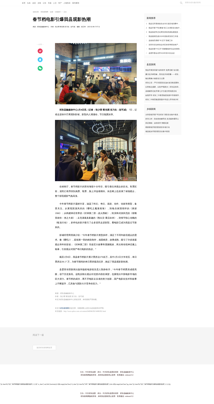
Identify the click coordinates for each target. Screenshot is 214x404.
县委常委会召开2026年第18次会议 (160, 53)
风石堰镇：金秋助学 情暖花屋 (156, 123)
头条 (29, 3)
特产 (60, 3)
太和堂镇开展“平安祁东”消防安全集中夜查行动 (163, 115)
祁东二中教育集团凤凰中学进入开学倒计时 (161, 99)
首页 (23, 3)
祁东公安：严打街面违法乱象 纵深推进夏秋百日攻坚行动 (163, 83)
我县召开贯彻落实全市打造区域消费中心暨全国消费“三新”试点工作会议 (163, 24)
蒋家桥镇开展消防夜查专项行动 (157, 127)
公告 (44, 3)
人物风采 (67, 3)
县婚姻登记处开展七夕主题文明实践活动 (161, 91)
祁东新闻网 (44, 12)
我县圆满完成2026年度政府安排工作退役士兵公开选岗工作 (163, 36)
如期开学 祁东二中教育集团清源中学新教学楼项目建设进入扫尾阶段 (163, 95)
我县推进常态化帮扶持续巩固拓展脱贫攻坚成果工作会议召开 (163, 32)
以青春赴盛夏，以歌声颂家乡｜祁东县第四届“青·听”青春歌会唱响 (163, 87)
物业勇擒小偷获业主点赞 (154, 78)
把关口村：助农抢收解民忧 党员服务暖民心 (162, 119)
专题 (49, 3)
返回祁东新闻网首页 (44, 348)
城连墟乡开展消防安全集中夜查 (157, 131)
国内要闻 (75, 3)
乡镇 (39, 3)
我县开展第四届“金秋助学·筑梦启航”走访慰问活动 (163, 70)
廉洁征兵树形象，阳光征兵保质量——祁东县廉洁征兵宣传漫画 (163, 74)
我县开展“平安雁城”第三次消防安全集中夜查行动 (163, 28)
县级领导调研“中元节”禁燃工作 (159, 40)
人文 (55, 3)
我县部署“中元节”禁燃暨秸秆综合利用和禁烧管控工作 (163, 49)
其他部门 (58, 12)
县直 (34, 3)
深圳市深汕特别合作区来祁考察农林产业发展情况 (163, 45)
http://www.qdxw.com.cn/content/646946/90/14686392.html (85, 311)
